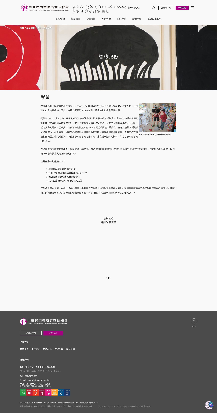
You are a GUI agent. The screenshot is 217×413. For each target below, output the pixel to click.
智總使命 (24, 349)
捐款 (209, 405)
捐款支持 (182, 7)
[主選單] (192, 7)
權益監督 (136, 19)
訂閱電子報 (166, 7)
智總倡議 (59, 349)
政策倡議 (90, 19)
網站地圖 (70, 349)
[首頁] (45, 9)
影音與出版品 (154, 19)
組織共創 (121, 19)
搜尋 (153, 8)
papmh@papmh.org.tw (38, 379)
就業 (39, 28)
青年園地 (36, 349)
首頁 (22, 28)
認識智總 (60, 19)
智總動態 (75, 19)
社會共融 (106, 19)
